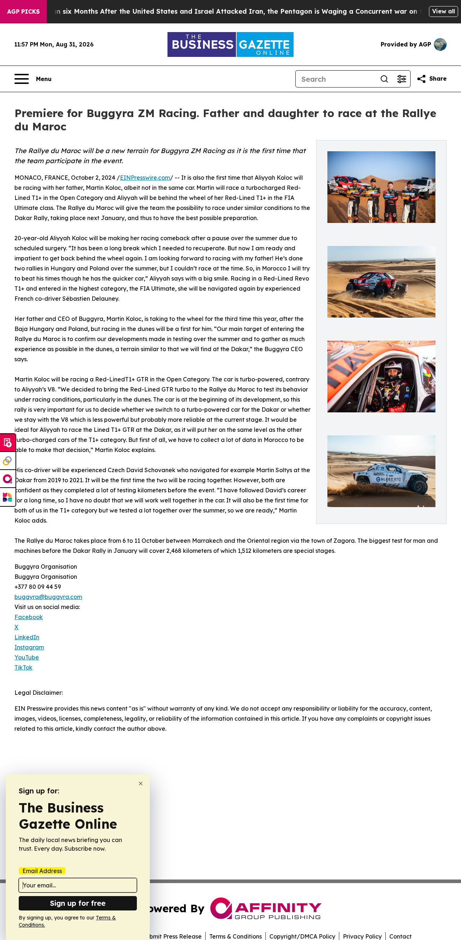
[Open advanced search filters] (401, 79)
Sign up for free (78, 903)
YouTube (26, 657)
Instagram (29, 647)
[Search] (384, 79)
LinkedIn (26, 637)
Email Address (42, 870)
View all (443, 11)
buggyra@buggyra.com (48, 596)
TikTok (23, 667)
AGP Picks (23, 11)
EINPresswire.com (145, 177)
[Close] (140, 783)
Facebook (28, 617)
